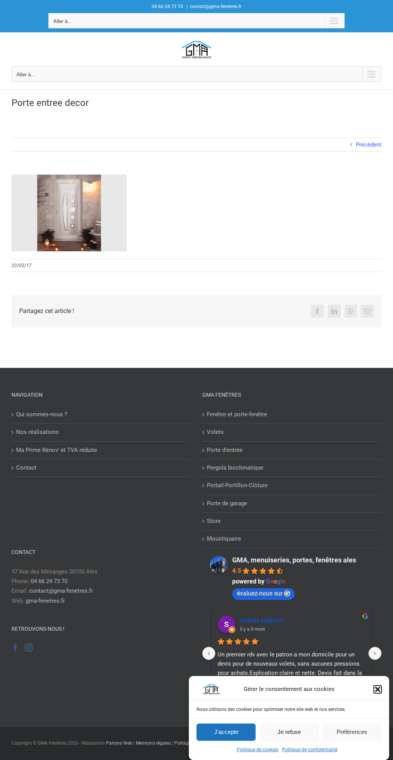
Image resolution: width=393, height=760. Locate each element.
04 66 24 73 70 (49, 581)
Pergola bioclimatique (235, 467)
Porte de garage (227, 503)
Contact (26, 467)
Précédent (368, 144)
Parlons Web (119, 743)
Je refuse (289, 732)
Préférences (352, 732)
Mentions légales (153, 743)
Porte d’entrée (225, 450)
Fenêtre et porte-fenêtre (237, 414)
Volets (215, 432)
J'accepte (226, 732)
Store (214, 521)
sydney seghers (261, 620)
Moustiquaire (224, 538)
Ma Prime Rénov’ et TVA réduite (56, 450)
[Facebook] (15, 647)
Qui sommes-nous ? (41, 414)
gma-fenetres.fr (45, 600)
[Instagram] (29, 647)
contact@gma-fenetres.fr (215, 6)
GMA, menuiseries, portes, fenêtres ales (294, 560)
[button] (377, 689)
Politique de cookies (257, 749)
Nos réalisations (37, 432)
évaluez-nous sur (259, 593)
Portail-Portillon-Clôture (237, 485)
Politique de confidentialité (309, 749)
